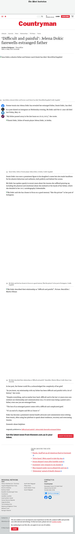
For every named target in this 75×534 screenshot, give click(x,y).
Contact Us (4, 518)
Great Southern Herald (7, 498)
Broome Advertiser (6, 488)
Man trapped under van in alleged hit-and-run (50, 468)
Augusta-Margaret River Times (9, 485)
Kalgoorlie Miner (5, 502)
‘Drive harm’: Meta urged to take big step (48, 458)
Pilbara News (27, 485)
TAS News (32, 33)
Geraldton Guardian (6, 496)
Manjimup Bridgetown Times (9, 506)
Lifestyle (3, 33)
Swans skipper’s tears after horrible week (48, 462)
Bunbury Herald (5, 490)
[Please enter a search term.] (42, 16)
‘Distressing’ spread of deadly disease (46, 471)
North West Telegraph (29, 483)
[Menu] (2, 16)
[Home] (5, 16)
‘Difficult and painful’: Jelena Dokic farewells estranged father (41, 429)
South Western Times (29, 488)
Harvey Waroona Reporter (8, 500)
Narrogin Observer (6, 510)
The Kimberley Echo (6, 504)
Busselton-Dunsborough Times (9, 492)
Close (15, 529)
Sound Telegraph (28, 490)
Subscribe (65, 16)
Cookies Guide (56, 522)
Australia (10, 33)
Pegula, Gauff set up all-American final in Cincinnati (52, 453)
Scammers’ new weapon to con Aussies (47, 465)
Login (58, 16)
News (16, 33)
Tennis (39, 33)
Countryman (4, 494)
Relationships (24, 33)
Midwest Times (5, 508)
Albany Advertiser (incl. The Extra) (10, 483)
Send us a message (53, 493)
